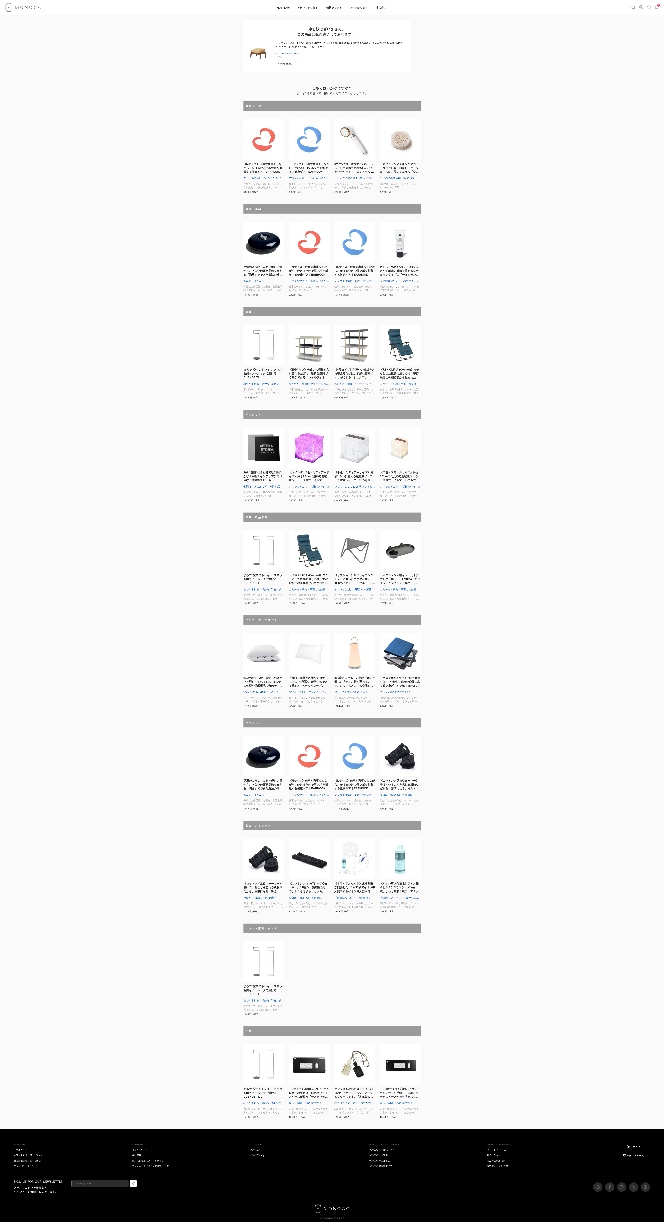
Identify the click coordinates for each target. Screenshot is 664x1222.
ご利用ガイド (20, 1149)
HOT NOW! (283, 7)
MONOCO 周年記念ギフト (381, 1149)
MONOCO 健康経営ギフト (381, 1166)
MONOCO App (257, 1155)
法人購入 (381, 7)
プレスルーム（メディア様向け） (149, 1166)
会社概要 (136, 1155)
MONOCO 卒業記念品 (379, 1160)
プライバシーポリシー (25, 1166)
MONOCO (255, 1149)
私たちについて (140, 1149)
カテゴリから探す (308, 7)
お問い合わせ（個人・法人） (28, 1155)
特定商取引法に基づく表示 (27, 1160)
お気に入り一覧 (635, 1155)
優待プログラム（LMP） (499, 1166)
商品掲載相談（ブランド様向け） (149, 1160)
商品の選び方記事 (496, 1160)
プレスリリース (495, 1149)
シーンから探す (358, 7)
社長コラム (492, 1155)
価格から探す (334, 7)
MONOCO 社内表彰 (378, 1155)
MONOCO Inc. (326, 1218)
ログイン (636, 1146)
